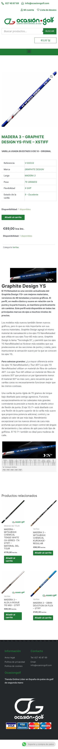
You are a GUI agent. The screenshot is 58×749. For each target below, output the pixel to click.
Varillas (15, 247)
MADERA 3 (30, 175)
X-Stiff (28, 188)
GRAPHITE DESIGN (34, 169)
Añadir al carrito (13, 217)
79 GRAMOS (31, 182)
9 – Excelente (31, 194)
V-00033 (29, 163)
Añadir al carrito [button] (10, 559)
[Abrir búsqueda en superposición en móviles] (29, 31)
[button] (29, 51)
